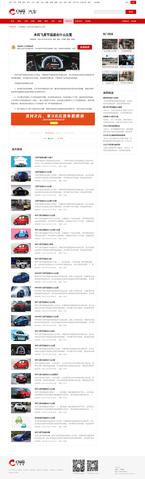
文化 (42, 2)
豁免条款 (46, 470)
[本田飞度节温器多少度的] (21, 244)
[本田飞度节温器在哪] (21, 432)
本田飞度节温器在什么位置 (36, 27)
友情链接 (52, 470)
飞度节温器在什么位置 (43, 172)
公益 (60, 2)
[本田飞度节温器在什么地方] (21, 331)
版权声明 (39, 470)
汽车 (33, 2)
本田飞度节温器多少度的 (44, 244)
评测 (32, 21)
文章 (26, 21)
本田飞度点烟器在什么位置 (45, 215)
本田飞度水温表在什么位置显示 (46, 374)
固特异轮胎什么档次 (110, 98)
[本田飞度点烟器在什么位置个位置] (21, 229)
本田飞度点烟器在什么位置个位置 (47, 230)
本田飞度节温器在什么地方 (45, 331)
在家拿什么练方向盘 (110, 116)
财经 (24, 2)
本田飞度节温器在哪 (42, 432)
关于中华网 (12, 470)
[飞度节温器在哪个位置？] (21, 157)
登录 (133, 2)
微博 (61, 138)
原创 (19, 21)
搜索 (131, 12)
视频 (39, 21)
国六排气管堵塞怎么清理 (112, 107)
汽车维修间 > (22, 27)
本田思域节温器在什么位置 (45, 418)
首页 (10, 2)
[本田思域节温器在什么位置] (21, 417)
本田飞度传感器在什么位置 (45, 389)
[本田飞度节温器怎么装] (21, 258)
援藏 (46, 2)
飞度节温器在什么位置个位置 (46, 201)
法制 (69, 2)
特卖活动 (78, 21)
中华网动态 (60, 470)
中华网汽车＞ (13, 27)
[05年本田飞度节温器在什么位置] (21, 273)
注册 (126, 2)
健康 (55, 2)
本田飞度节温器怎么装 (43, 259)
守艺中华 (76, 2)
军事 (19, 2)
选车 (53, 21)
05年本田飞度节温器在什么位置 (47, 273)
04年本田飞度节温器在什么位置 (47, 288)
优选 (65, 2)
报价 (60, 21)
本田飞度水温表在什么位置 (45, 360)
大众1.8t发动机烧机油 (111, 126)
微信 (52, 138)
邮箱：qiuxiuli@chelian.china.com (125, 473)
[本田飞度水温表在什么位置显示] (21, 374)
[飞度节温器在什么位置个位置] (21, 200)
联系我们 (26, 470)
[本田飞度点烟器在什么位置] (21, 215)
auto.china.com (49, 133)
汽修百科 (68, 21)
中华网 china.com (18, 12)
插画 (51, 2)
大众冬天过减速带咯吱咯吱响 (114, 135)
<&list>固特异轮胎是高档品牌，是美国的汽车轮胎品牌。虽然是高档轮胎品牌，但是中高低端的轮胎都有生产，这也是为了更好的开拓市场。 (117, 102)
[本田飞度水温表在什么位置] (21, 359)
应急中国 (83, 2)
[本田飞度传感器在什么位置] (21, 388)
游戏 (37, 2)
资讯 (14, 2)
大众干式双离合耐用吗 (111, 145)
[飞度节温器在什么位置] (21, 171)
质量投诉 (125, 21)
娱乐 (28, 2)
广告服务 (19, 470)
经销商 (88, 21)
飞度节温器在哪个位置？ (44, 157)
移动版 (133, 21)
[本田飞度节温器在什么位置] (21, 302)
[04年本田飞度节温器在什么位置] (21, 287)
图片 (46, 21)
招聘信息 (32, 470)
